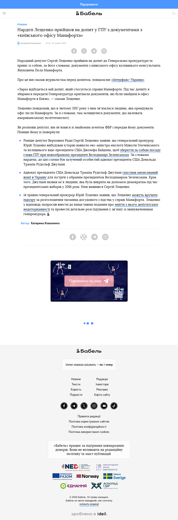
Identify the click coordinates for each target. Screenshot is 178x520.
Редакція (102, 379)
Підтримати (89, 4)
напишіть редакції (89, 504)
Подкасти (76, 394)
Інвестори (102, 384)
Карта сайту (102, 394)
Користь (76, 389)
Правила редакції (89, 416)
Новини (76, 379)
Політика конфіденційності (89, 426)
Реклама (102, 389)
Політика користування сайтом (89, 421)
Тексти (76, 384)
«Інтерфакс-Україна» (127, 80)
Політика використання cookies (89, 432)
